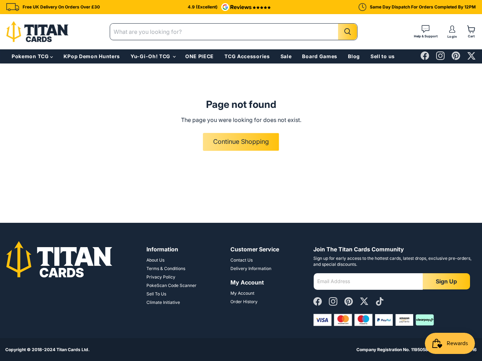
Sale (286, 56)
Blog (354, 56)
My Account (242, 293)
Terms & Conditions (165, 268)
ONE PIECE (199, 56)
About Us (155, 260)
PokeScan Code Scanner (171, 285)
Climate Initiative (163, 302)
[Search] (347, 32)
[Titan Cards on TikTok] (379, 302)
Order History (244, 301)
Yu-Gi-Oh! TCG (151, 56)
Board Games (319, 56)
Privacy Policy (160, 277)
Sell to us (382, 56)
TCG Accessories (247, 56)
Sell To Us (156, 293)
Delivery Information (250, 268)
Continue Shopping (241, 141)
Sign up (446, 281)
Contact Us (241, 260)
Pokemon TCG (31, 56)
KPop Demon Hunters (92, 56)
